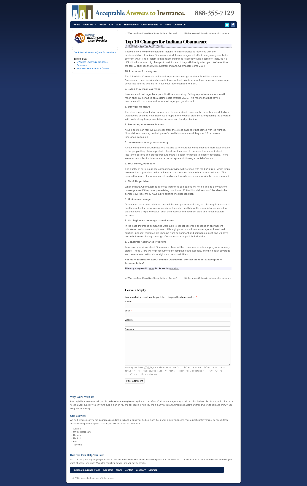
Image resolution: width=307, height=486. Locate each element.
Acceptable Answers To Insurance (97, 478)
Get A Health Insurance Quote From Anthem (95, 52)
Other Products (149, 25)
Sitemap (153, 470)
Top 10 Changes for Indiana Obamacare (166, 41)
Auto (118, 24)
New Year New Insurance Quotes (93, 68)
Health (102, 24)
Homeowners (131, 24)
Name (128, 301)
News (168, 24)
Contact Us (179, 24)
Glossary (141, 470)
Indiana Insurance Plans (87, 470)
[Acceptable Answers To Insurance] (153, 12)
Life (111, 24)
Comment (129, 329)
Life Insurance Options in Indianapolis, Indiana (207, 33)
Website (129, 320)
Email (127, 310)
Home (77, 24)
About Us (87, 25)
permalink (174, 268)
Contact (129, 470)
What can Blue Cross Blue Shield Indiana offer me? (151, 33)
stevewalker (157, 46)
